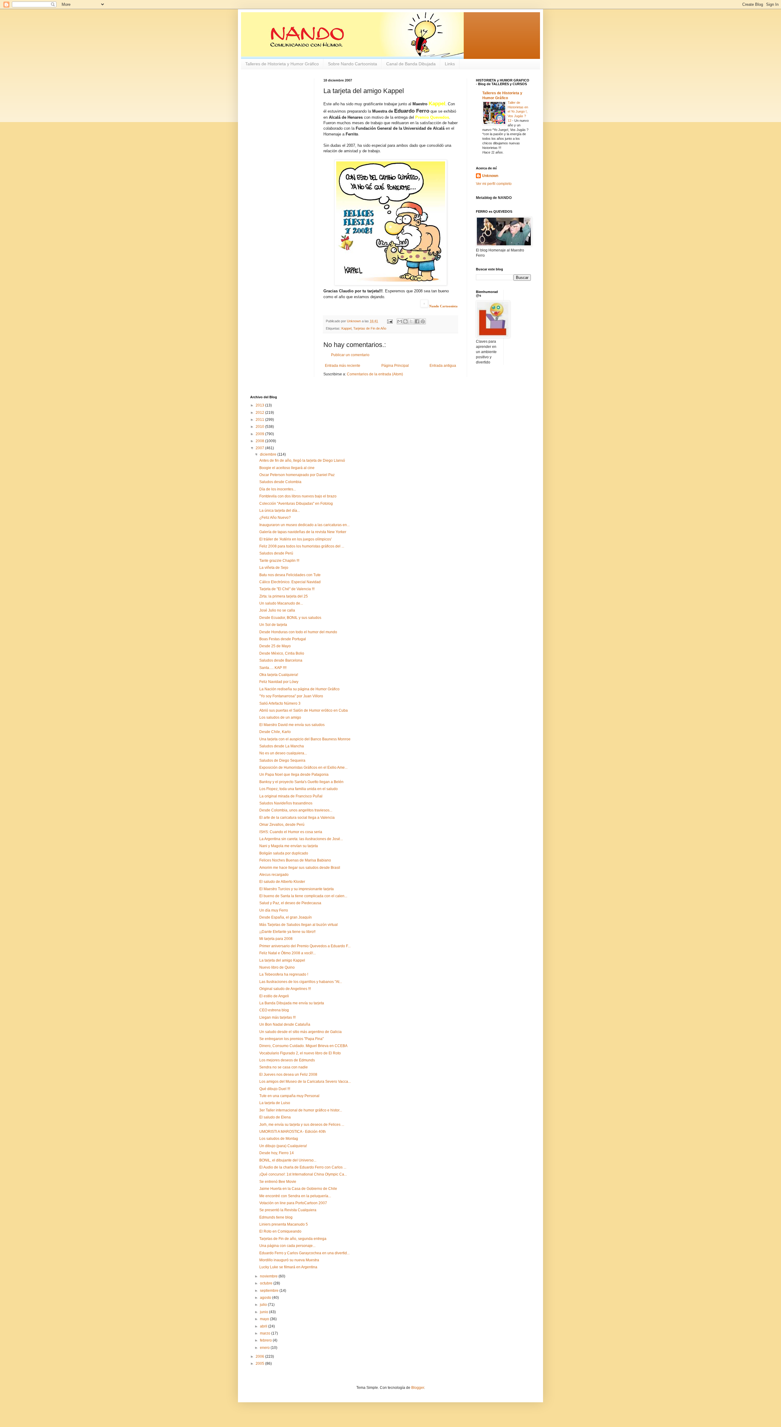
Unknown (490, 176)
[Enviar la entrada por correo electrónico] (390, 321)
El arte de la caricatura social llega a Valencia (297, 817)
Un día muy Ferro (273, 910)
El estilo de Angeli (274, 996)
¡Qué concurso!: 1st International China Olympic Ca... (303, 1174)
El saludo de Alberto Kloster (282, 882)
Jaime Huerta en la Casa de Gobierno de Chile (298, 1189)
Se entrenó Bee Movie (277, 1182)
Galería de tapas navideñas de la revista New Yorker (302, 532)
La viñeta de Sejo (273, 567)
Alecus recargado (274, 874)
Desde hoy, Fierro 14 (276, 1153)
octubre (266, 1283)
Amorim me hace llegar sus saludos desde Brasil (299, 867)
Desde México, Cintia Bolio (281, 653)
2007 (260, 448)
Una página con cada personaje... (287, 1246)
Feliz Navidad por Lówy (278, 682)
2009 (260, 434)
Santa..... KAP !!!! (272, 668)
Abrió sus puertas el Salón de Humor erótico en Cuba (303, 710)
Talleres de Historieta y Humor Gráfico (282, 63)
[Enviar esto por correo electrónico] (400, 321)
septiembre (269, 1290)
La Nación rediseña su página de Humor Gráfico (299, 689)
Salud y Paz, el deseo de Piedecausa (290, 903)
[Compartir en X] (411, 321)
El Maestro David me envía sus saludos (292, 725)
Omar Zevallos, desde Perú (281, 824)
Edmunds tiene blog (276, 1217)
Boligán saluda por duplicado (283, 853)
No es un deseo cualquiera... (283, 753)
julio (264, 1304)
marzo (265, 1333)
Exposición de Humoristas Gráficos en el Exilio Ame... (303, 767)
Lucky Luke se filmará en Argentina (288, 1267)
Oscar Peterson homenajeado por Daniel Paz (297, 475)
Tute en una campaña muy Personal (289, 1096)
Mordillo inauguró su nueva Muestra (289, 1260)
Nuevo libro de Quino (277, 967)
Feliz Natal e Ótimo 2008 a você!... (287, 953)
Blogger (417, 1387)
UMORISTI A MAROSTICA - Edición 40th (292, 1131)
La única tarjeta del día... (279, 510)
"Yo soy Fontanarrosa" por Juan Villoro (291, 696)
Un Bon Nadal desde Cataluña (284, 1024)
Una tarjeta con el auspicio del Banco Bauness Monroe (305, 739)
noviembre (269, 1276)
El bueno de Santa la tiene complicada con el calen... (303, 896)
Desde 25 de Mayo (275, 646)
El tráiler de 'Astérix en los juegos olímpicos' (295, 539)
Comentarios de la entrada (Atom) (375, 374)
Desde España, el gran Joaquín (285, 917)
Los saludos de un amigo (280, 717)
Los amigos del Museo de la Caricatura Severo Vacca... (305, 1081)
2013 (260, 405)
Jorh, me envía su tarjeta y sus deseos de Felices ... (301, 1124)
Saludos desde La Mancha (281, 746)
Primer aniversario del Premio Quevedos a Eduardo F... (305, 946)
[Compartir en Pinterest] (423, 321)
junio (264, 1312)
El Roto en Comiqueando (280, 1231)
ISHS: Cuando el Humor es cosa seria (290, 832)
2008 (260, 441)
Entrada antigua (443, 365)
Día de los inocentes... (277, 489)
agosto (266, 1297)
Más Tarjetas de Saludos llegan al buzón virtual (298, 925)
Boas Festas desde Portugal (282, 639)
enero (265, 1348)
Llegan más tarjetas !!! (277, 1017)
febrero (266, 1340)
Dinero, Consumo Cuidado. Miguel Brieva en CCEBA (303, 1046)
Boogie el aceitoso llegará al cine (287, 468)
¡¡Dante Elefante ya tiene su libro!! (287, 932)
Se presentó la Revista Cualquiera (287, 1210)
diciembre (268, 454)
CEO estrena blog (274, 1010)
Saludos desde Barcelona (280, 660)
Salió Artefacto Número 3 (280, 703)
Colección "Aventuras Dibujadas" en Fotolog (296, 503)
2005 (260, 1363)
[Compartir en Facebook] (417, 321)
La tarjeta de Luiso (274, 1103)
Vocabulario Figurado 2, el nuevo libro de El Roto (300, 1053)
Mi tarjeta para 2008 (276, 939)
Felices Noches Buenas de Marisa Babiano (295, 860)
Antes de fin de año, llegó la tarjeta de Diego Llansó (302, 460)
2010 (260, 426)
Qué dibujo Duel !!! (274, 1089)
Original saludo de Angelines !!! (285, 989)
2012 (260, 412)
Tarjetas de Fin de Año (369, 328)
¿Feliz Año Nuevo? (275, 517)
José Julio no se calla (277, 610)
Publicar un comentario (350, 355)
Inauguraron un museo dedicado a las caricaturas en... (304, 525)
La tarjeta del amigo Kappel (282, 960)
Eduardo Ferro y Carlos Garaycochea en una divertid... (304, 1253)
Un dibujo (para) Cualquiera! (283, 1146)
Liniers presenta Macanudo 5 (283, 1224)
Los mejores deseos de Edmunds (287, 1060)
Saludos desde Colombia (280, 482)
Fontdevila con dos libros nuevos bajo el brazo (298, 496)
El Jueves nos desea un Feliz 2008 (288, 1074)
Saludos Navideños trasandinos (285, 803)
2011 (260, 419)
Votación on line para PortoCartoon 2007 (293, 1203)
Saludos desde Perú (276, 553)
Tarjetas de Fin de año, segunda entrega (292, 1239)
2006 (260, 1356)
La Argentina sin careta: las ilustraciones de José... (301, 839)
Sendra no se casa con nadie (283, 1067)
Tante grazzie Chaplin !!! (279, 560)
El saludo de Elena (275, 1117)
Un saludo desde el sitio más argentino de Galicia (300, 1032)
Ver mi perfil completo (494, 184)
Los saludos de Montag (278, 1138)
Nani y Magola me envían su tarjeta (288, 846)
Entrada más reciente (342, 365)
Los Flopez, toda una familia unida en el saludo (298, 789)
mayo (265, 1319)
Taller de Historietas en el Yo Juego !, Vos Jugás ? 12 (518, 111)
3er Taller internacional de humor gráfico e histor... (300, 1110)
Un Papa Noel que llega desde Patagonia (294, 774)
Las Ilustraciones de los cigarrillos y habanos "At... (300, 982)
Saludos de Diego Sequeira (282, 760)
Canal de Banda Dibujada (411, 63)
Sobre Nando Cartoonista (352, 63)
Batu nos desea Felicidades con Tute (290, 575)
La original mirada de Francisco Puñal (290, 796)
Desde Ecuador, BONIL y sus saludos (290, 618)
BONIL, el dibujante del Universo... (287, 1160)
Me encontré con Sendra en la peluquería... (295, 1196)
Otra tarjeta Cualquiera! (278, 675)
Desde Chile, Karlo (275, 732)
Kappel (346, 328)
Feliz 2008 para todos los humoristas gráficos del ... (301, 546)
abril (264, 1326)
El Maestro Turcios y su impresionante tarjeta (296, 889)
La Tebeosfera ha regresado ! (283, 974)
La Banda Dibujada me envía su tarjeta (291, 1003)
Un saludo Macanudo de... (281, 603)
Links (450, 63)
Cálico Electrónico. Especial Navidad (290, 582)
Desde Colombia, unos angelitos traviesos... (295, 810)
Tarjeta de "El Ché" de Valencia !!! (287, 589)
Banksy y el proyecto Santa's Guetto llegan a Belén (301, 782)
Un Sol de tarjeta (273, 625)
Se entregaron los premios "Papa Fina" (291, 1039)
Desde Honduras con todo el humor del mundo (298, 632)
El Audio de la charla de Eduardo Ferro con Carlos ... (302, 1167)
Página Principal (395, 365)
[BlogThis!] (405, 321)
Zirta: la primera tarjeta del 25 (283, 596)
